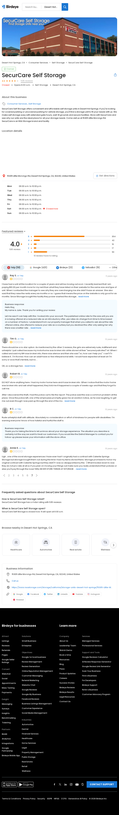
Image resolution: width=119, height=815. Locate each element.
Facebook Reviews (30, 699)
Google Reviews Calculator (95, 657)
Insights (6, 713)
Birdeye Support (89, 685)
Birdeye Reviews (67, 687)
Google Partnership (7, 749)
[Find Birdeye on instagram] (71, 784)
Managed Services (90, 641)
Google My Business (31, 694)
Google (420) (40, 267)
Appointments (9, 683)
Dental (25, 729)
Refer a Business (90, 689)
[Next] (113, 545)
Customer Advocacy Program (96, 694)
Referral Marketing (30, 680)
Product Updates (68, 673)
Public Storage (28, 757)
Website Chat (28, 685)
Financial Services (30, 733)
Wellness (26, 771)
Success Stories (67, 683)
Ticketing (6, 722)
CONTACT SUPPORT (102, 784)
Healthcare (27, 738)
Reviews (6, 645)
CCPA (63, 798)
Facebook (35, 594)
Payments (7, 692)
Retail (24, 766)
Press (62, 669)
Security (41, 798)
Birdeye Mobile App (11, 755)
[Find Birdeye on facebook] (54, 784)
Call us (15, 580)
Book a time (65, 655)
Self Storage (58, 62)
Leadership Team (68, 645)
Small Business (29, 641)
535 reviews (27, 80)
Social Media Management (34, 713)
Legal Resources (67, 696)
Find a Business (89, 675)
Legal (24, 747)
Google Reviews (29, 689)
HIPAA (56, 798)
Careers (63, 678)
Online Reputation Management (37, 671)
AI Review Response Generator (96, 661)
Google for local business (34, 657)
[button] (4, 475)
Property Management (33, 752)
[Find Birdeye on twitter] (60, 784)
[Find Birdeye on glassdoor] (83, 784)
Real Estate (27, 761)
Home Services (29, 743)
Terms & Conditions (11, 798)
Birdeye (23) (66, 267)
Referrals (6, 650)
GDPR (49, 798)
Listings (5, 641)
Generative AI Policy (77, 798)
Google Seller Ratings (8, 661)
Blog (62, 664)
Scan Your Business (91, 671)
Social (4, 678)
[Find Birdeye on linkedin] (65, 784)
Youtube (79, 594)
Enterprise (26, 645)
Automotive (27, 724)
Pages (5, 655)
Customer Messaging (32, 675)
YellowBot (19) (92, 267)
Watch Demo (66, 650)
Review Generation (31, 666)
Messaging (7, 704)
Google (19, 594)
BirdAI (4, 734)
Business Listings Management (37, 703)
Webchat (6, 674)
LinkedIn (64, 594)
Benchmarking (9, 718)
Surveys (5, 708)
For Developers (89, 680)
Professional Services (92, 645)
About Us (64, 641)
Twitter (50, 594)
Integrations (8, 743)
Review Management (32, 661)
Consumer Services (38, 62)
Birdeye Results (67, 692)
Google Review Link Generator (96, 666)
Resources (64, 659)
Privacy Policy (29, 798)
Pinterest (20, 599)
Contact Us (65, 701)
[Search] (65, 7)
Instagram (95, 594)
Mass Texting (8, 687)
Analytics (6, 738)
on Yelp (20, 275)
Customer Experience (32, 708)
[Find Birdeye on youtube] (77, 784)
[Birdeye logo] (11, 7)
